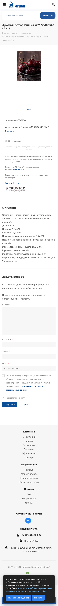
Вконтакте (28, 521)
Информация (29, 464)
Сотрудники (29, 445)
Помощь (29, 469)
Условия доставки (29, 477)
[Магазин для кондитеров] (16, 189)
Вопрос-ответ (29, 498)
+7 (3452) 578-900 (31, 534)
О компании (29, 436)
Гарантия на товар (29, 482)
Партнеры (29, 457)
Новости (29, 440)
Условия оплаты (29, 473)
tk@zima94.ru (18, 169)
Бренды (29, 502)
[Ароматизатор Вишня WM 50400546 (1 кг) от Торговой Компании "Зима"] (29, 66)
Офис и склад (29, 453)
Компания (29, 431)
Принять (38, 597)
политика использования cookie (30, 591)
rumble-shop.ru (12, 183)
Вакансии (29, 449)
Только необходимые (18, 597)
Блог (29, 494)
